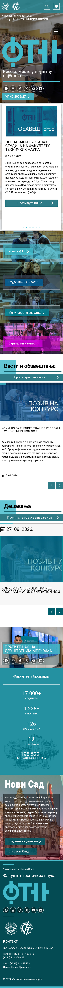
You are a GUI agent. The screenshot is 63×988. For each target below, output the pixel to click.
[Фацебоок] (6, 89)
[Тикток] (20, 89)
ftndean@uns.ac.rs (21, 967)
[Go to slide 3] (30, 227)
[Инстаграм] (13, 89)
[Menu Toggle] (56, 31)
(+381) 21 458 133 (20, 963)
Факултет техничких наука (29, 875)
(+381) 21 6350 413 (13, 957)
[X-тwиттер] (27, 89)
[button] (51, 485)
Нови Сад (24, 784)
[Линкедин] (40, 89)
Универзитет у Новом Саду (17, 15)
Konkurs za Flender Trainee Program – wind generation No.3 (31, 429)
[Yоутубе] (34, 89)
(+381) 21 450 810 (24, 953)
